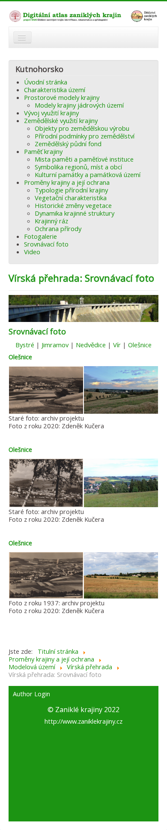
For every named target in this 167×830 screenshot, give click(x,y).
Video (32, 251)
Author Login (31, 694)
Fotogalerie (40, 236)
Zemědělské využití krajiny (61, 120)
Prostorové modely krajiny (61, 97)
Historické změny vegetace (73, 205)
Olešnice (140, 344)
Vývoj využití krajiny (51, 112)
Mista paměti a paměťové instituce (84, 159)
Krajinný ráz (51, 221)
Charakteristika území (54, 89)
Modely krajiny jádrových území (79, 105)
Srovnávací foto (46, 244)
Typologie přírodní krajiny (71, 190)
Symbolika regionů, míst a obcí (78, 166)
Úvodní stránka (45, 82)
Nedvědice (91, 344)
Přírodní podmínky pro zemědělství (84, 136)
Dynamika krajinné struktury (74, 213)
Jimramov (55, 344)
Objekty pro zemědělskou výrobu (82, 128)
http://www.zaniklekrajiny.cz (83, 721)
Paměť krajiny (43, 151)
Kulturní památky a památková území (87, 174)
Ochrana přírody (58, 228)
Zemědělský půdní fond (68, 143)
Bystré (24, 344)
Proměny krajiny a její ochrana (67, 182)
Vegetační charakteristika (71, 197)
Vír (117, 344)
